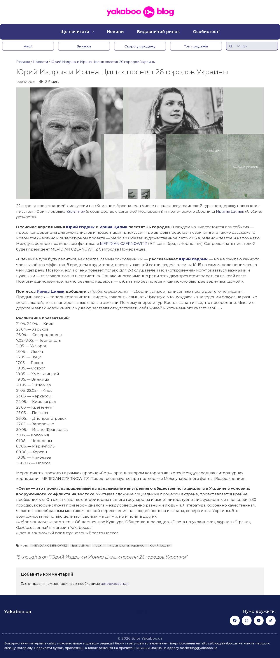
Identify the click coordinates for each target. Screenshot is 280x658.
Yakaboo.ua (17, 611)
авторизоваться (115, 583)
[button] (28, 46)
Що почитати (74, 31)
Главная (23, 62)
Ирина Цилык (113, 227)
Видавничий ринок (158, 31)
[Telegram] (259, 620)
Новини (115, 31)
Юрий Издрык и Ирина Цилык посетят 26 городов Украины (103, 62)
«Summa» (75, 211)
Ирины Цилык (230, 211)
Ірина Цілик (80, 545)
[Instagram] (247, 620)
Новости (40, 62)
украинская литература (127, 545)
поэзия (99, 545)
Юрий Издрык (81, 227)
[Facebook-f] (235, 620)
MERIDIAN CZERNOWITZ (123, 243)
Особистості (206, 31)
